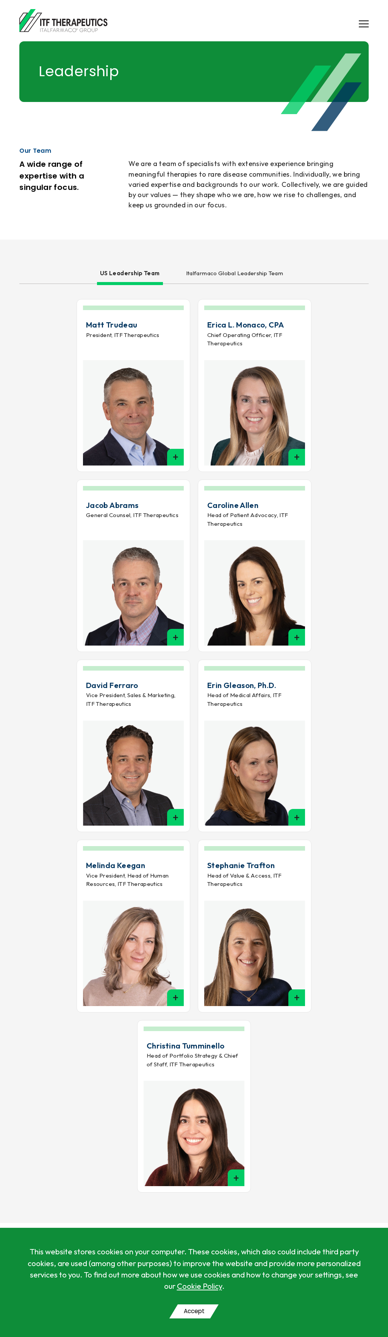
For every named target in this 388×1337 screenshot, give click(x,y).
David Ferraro (112, 685)
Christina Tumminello (185, 1045)
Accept (194, 1311)
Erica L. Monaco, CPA (245, 324)
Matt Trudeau (111, 324)
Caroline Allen (232, 505)
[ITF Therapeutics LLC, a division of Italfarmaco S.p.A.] (63, 21)
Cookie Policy (199, 1286)
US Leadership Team (130, 273)
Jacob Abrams (112, 505)
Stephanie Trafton (241, 865)
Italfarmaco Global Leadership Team (234, 273)
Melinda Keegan (115, 865)
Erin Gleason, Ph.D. (241, 685)
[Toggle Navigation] (359, 24)
